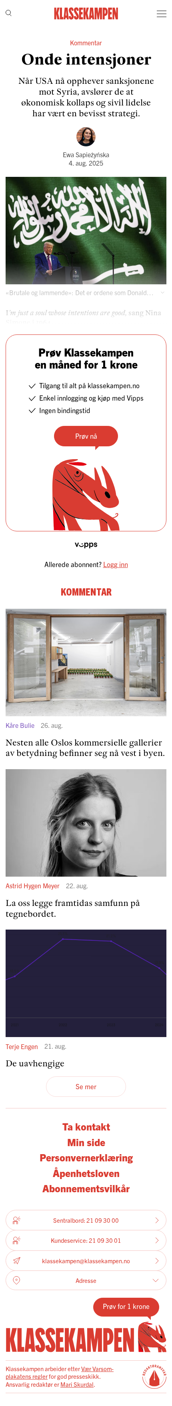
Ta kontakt (86, 1126)
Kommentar (86, 42)
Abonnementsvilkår (86, 1187)
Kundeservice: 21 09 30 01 (86, 1240)
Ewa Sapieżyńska (86, 154)
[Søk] (9, 14)
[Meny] (161, 13)
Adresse (86, 1280)
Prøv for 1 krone (126, 1306)
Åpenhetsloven (86, 1172)
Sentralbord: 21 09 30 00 (86, 1220)
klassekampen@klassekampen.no (86, 1260)
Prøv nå (86, 436)
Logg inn (115, 564)
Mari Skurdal (77, 1384)
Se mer (86, 1086)
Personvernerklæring (86, 1157)
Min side (86, 1141)
